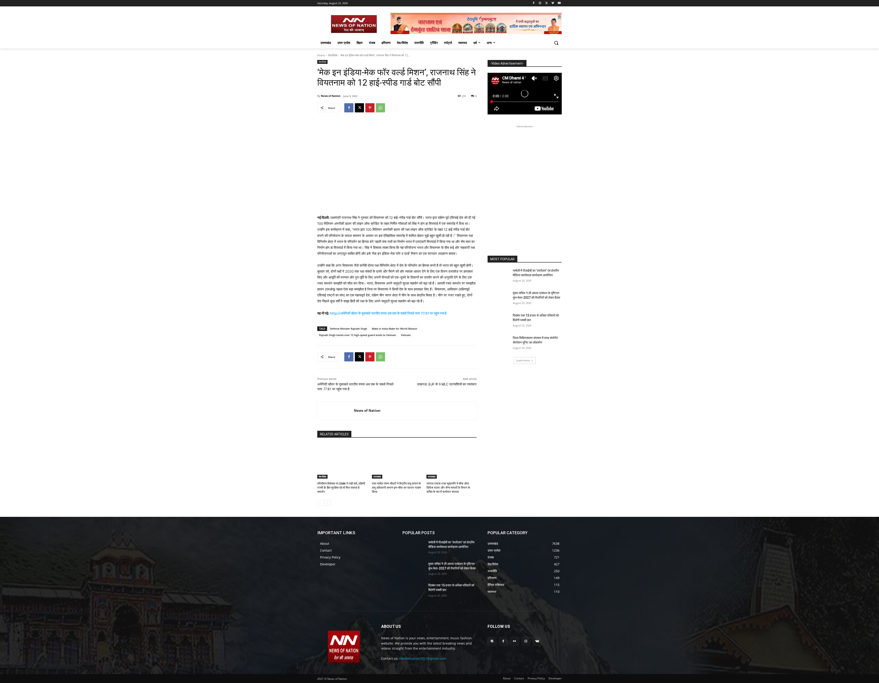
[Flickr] (514, 641)
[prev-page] (320, 503)
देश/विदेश (332, 55)
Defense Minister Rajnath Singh (348, 328)
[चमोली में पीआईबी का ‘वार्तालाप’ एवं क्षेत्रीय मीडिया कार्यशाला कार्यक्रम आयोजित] (499, 276)
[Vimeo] (552, 3)
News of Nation (330, 96)
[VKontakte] (537, 641)
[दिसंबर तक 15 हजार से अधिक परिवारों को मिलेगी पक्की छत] (499, 321)
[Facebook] (533, 3)
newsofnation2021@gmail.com (422, 658)
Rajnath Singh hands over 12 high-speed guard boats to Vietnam (357, 335)
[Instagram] (540, 3)
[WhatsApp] (380, 107)
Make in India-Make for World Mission (394, 328)
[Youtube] (559, 3)
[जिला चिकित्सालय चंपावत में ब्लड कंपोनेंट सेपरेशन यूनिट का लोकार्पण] (499, 343)
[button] (556, 42)
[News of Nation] (335, 411)
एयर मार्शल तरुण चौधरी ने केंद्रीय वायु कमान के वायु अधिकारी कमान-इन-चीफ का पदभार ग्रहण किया (396, 487)
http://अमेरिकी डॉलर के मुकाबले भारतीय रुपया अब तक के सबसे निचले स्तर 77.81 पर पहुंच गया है (388, 313)
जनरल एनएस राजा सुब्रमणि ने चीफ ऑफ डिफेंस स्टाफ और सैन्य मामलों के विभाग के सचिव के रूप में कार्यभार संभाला (448, 487)
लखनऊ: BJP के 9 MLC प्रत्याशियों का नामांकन (447, 384)
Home (321, 55)
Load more (523, 360)
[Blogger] (492, 641)
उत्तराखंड (377, 476)
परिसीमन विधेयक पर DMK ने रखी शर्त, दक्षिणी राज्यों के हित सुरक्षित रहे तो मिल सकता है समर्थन (341, 487)
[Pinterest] (369, 107)
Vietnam (406, 335)
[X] (546, 3)
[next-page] (327, 503)
